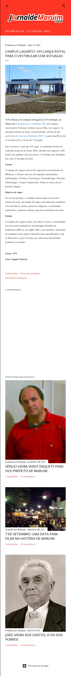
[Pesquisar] (64, 5)
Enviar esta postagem (30, 273)
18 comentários (27, 544)
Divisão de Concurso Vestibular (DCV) (26, 136)
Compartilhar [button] (11, 273)
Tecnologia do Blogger (38, 665)
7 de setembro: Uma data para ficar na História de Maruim (31, 536)
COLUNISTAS (34, 31)
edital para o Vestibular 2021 (33, 124)
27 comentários (27, 476)
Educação (22, 278)
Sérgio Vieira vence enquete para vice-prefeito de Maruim (34, 468)
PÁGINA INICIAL (15, 31)
